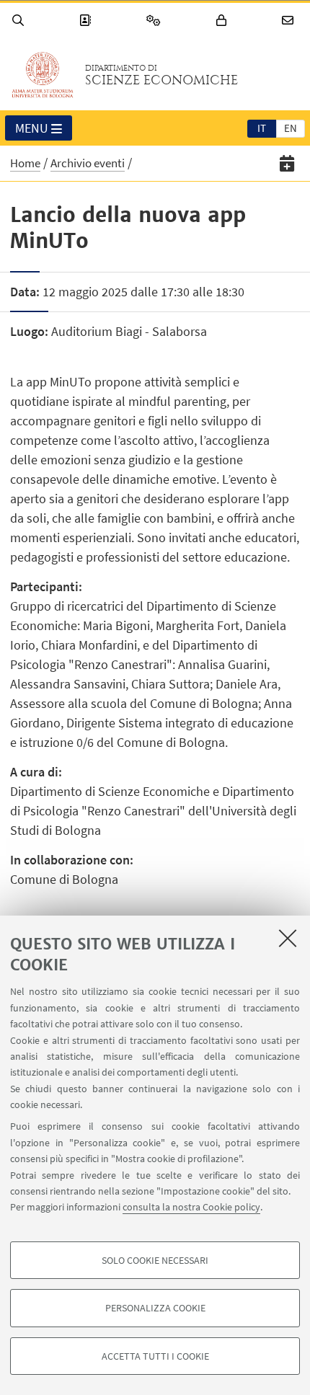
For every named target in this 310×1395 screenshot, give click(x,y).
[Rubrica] (87, 20)
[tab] (261, 128)
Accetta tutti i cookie (155, 1356)
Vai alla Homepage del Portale (42, 75)
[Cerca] (20, 20)
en (290, 128)
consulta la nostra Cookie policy (191, 1206)
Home (25, 163)
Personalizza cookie (155, 1307)
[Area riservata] (223, 20)
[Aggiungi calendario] (287, 163)
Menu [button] (31, 128)
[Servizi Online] (156, 20)
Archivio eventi (87, 163)
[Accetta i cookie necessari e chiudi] (287, 937)
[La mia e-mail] (289, 20)
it (261, 128)
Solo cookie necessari (155, 1260)
